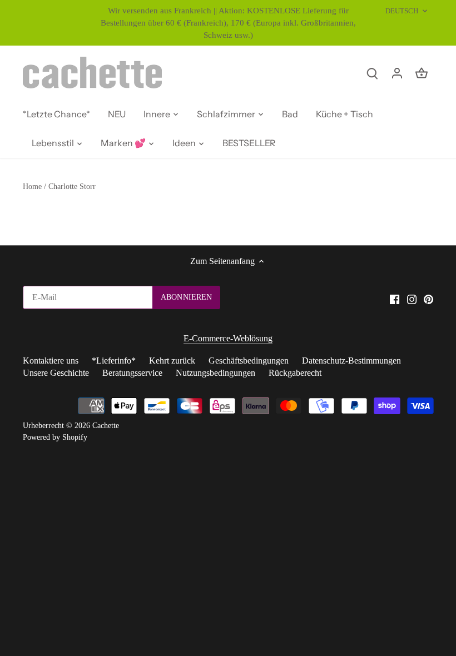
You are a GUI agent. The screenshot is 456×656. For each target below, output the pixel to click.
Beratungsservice (132, 372)
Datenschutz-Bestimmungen (351, 360)
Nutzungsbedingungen (215, 372)
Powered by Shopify (55, 437)
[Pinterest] (428, 298)
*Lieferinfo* (114, 360)
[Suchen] (372, 72)
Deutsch (402, 11)
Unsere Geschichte (56, 372)
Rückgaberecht (295, 372)
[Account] (397, 72)
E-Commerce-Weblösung (228, 338)
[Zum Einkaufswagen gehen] (421, 72)
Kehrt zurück (172, 360)
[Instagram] (412, 298)
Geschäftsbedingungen (249, 360)
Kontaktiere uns (50, 360)
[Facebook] (394, 298)
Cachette (105, 425)
